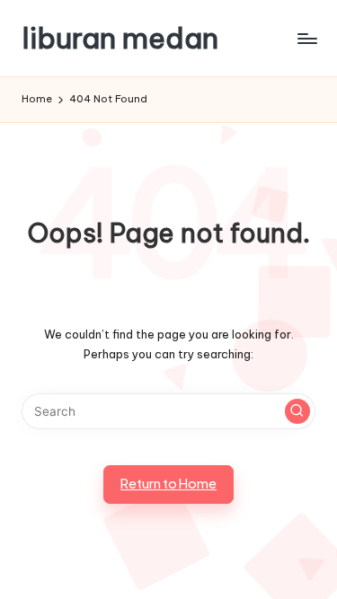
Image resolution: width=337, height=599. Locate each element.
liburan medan (120, 38)
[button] (297, 411)
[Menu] (306, 38)
